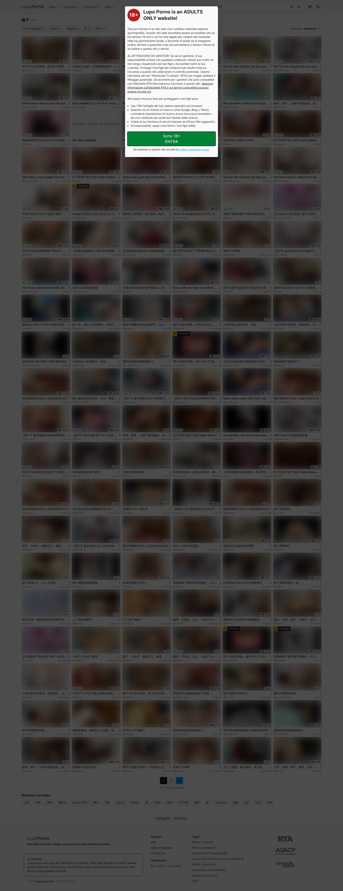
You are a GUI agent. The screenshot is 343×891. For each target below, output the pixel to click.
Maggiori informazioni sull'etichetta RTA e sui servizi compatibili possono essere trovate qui (170, 87)
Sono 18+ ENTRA (171, 139)
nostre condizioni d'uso (194, 149)
